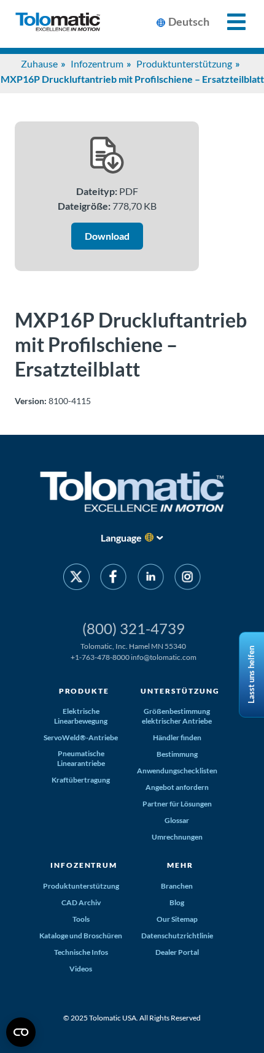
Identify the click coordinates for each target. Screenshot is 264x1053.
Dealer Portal (177, 952)
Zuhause (39, 63)
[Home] (58, 24)
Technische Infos (81, 952)
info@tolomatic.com (163, 657)
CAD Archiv (81, 902)
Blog (176, 902)
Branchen (177, 885)
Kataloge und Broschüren (80, 935)
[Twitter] (76, 579)
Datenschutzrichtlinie (177, 935)
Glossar (177, 820)
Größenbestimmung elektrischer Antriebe (177, 716)
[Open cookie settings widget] (21, 1032)
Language (121, 537)
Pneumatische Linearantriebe (81, 758)
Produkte (84, 690)
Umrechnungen (177, 836)
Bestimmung (177, 754)
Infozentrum (97, 63)
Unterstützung (180, 690)
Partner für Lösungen (177, 803)
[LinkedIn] (150, 579)
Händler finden (177, 737)
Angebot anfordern (177, 787)
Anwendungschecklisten (177, 770)
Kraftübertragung (81, 779)
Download (107, 236)
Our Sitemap (177, 919)
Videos (80, 968)
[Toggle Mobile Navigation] (229, 21)
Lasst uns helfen (251, 674)
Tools (81, 919)
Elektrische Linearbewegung (80, 716)
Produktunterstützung (184, 63)
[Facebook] (113, 579)
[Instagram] (187, 579)
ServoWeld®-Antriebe (81, 737)
